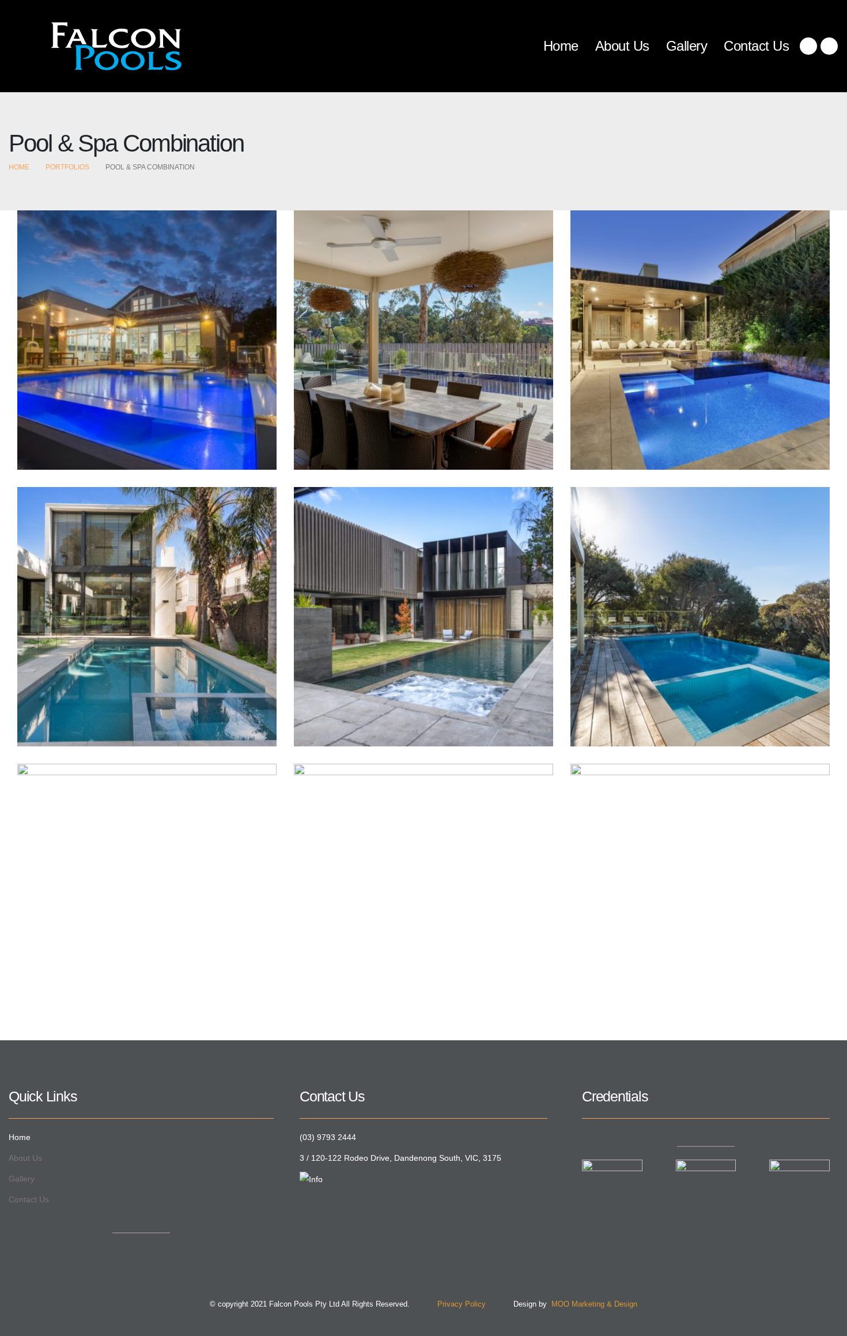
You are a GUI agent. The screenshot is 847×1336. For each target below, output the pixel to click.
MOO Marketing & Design (592, 1304)
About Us (622, 46)
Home (560, 46)
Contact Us (756, 46)
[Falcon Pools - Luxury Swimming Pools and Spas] (95, 46)
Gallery (687, 46)
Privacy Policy (449, 1304)
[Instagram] (829, 46)
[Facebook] (808, 46)
